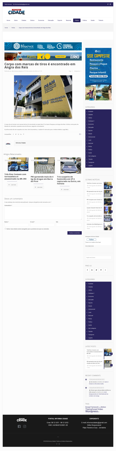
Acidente (90, 111)
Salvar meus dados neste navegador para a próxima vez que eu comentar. (28, 229)
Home (6, 27)
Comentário (8, 205)
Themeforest (91, 409)
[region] (43, 46)
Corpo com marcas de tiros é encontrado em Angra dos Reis (35, 27)
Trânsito (90, 159)
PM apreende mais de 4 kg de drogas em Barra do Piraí (42, 179)
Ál (98, 412)
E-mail (32, 222)
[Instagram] (110, 4)
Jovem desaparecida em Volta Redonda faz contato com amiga (98, 394)
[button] (43, 56)
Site (57, 222)
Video (100, 409)
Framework (95, 407)
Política (90, 149)
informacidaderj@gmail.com (22, 4)
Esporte (90, 130)
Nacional (90, 143)
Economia (91, 124)
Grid (100, 407)
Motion (103, 407)
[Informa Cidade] (16, 12)
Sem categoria (92, 156)
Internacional (91, 137)
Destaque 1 (91, 121)
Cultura (90, 117)
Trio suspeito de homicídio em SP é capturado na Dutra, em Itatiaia (68, 180)
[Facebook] (108, 4)
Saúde (90, 153)
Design (87, 407)
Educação (91, 127)
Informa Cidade (18, 71)
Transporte (91, 162)
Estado (90, 133)
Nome (6, 222)
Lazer (89, 140)
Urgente (90, 165)
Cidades (90, 114)
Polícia (13, 27)
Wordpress (91, 411)
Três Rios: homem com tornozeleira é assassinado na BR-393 (15, 176)
